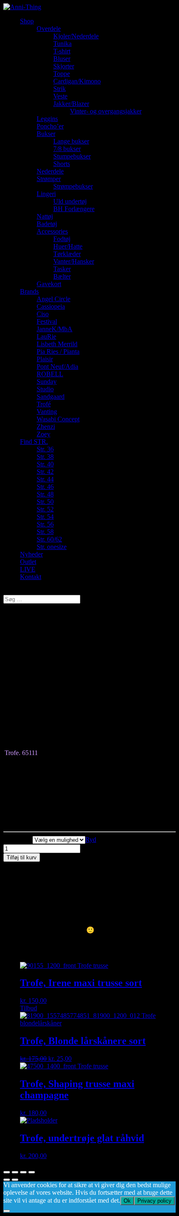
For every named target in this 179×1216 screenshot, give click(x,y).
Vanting (47, 411)
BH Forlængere (73, 208)
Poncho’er (50, 126)
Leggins (47, 118)
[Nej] (6, 1211)
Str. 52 (45, 509)
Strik (59, 88)
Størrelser (18, 839)
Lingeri (46, 193)
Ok (127, 1201)
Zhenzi (46, 426)
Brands (29, 291)
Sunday (47, 381)
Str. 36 (45, 449)
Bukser (46, 133)
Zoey (43, 434)
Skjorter (63, 66)
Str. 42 (45, 471)
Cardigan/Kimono (77, 81)
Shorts (61, 163)
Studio (45, 389)
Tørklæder (67, 253)
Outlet (28, 561)
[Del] (15, 1172)
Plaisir (45, 359)
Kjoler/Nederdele (76, 36)
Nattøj (45, 216)
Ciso (43, 313)
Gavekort (49, 283)
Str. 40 (45, 464)
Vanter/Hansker (73, 261)
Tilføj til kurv (22, 857)
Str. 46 (45, 486)
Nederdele (50, 171)
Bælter (62, 276)
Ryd (90, 839)
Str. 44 (45, 479)
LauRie (46, 336)
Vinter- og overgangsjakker (106, 111)
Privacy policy (154, 1201)
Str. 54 (45, 516)
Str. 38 (45, 456)
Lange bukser (71, 141)
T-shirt (61, 51)
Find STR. (34, 441)
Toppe (61, 73)
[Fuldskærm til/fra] (23, 1172)
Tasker (62, 268)
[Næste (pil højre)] (15, 1179)
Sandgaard (51, 396)
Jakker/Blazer (71, 103)
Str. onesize (52, 546)
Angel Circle (53, 298)
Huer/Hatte (67, 246)
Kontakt (30, 576)
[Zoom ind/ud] (31, 1172)
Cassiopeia (51, 306)
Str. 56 (45, 524)
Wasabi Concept (58, 419)
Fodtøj (61, 238)
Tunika (62, 43)
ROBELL (50, 374)
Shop (27, 21)
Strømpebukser (73, 186)
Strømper (49, 178)
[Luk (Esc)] (6, 1172)
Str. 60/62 (49, 539)
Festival (47, 321)
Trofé (44, 404)
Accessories (52, 231)
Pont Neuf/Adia (57, 366)
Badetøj (47, 223)
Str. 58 (45, 531)
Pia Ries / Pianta (58, 351)
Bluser (61, 58)
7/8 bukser (67, 148)
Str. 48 (45, 494)
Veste (60, 96)
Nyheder (31, 554)
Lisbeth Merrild (57, 343)
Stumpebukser (72, 156)
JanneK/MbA (54, 328)
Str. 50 (45, 501)
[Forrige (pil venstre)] (6, 1179)
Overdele (49, 28)
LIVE (27, 569)
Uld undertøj (70, 201)
